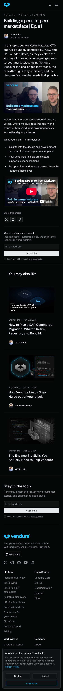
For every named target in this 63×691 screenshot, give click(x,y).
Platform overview (14, 577)
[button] (57, 5)
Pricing (8, 631)
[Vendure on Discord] (19, 562)
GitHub (39, 582)
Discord (39, 593)
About (38, 644)
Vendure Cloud (12, 626)
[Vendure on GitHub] (12, 562)
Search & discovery (15, 596)
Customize (31, 683)
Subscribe (31, 253)
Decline (18, 676)
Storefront (9, 621)
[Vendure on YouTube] (26, 562)
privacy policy (37, 259)
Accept (45, 676)
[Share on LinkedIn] (13, 219)
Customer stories (13, 644)
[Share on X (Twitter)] (6, 219)
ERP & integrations (14, 602)
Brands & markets (14, 607)
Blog (37, 598)
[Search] (50, 5)
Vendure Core (42, 577)
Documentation (43, 587)
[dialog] (31, 669)
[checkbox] (5, 259)
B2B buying (10, 582)
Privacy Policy (12, 666)
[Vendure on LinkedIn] (32, 562)
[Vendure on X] (5, 562)
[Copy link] (20, 219)
